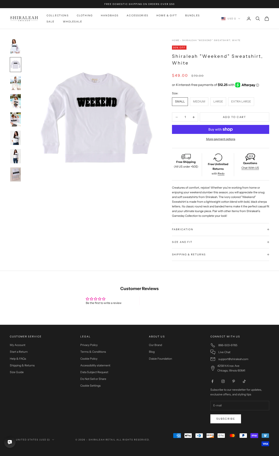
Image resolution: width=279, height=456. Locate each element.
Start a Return (19, 352)
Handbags (109, 15)
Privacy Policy (89, 345)
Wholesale (72, 21)
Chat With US (250, 168)
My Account (17, 345)
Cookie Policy (88, 358)
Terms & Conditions (93, 352)
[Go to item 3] (15, 82)
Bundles (192, 15)
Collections (58, 15)
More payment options (220, 139)
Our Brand (155, 345)
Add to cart (234, 117)
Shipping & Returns (22, 365)
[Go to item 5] (15, 119)
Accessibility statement (95, 365)
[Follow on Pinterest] (234, 381)
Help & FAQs (18, 358)
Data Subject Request (94, 372)
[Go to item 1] (15, 46)
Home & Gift (166, 15)
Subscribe (225, 418)
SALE (51, 21)
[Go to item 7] (15, 156)
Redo (221, 173)
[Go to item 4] (15, 101)
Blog (152, 352)
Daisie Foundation (160, 358)
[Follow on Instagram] (223, 381)
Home (176, 40)
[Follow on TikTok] (244, 381)
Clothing (85, 15)
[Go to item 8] (15, 174)
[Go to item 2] (15, 64)
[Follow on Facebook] (212, 381)
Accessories (137, 15)
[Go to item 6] (15, 137)
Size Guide (17, 372)
